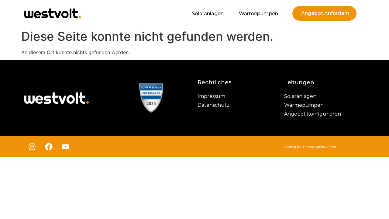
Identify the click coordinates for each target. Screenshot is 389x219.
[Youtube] (65, 146)
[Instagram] (32, 146)
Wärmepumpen (258, 13)
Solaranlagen (208, 13)
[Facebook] (48, 146)
